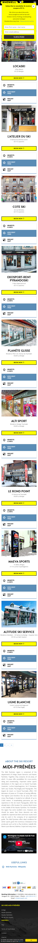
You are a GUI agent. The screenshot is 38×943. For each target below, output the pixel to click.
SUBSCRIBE (19, 37)
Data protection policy (27, 21)
